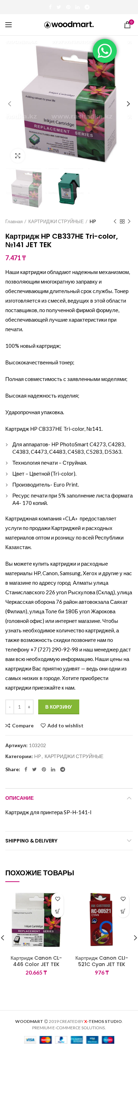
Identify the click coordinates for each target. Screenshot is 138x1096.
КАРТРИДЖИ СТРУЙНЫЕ (56, 221)
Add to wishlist (65, 725)
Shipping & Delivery (31, 840)
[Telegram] (87, 7)
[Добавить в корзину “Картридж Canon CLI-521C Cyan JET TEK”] (123, 911)
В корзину (58, 707)
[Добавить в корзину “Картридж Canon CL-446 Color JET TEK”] (57, 911)
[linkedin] (77, 7)
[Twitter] (59, 7)
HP (93, 221)
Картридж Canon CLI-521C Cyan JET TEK (101, 961)
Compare (23, 725)
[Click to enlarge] (18, 156)
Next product (129, 221)
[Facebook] (50, 7)
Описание (19, 798)
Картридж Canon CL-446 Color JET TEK (36, 961)
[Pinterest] (68, 7)
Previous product (115, 221)
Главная (14, 221)
